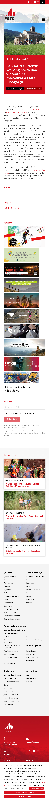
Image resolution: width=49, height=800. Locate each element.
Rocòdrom (8, 606)
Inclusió (29, 586)
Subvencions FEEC (11, 603)
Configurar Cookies (36, 788)
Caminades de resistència (9, 641)
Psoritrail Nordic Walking (16, 112)
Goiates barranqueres (12, 701)
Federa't (29, 580)
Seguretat (30, 583)
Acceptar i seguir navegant (25, 792)
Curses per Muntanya (34, 640)
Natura (29, 593)
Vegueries (7, 590)
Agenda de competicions (14, 630)
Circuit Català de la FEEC (30, 109)
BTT (28, 636)
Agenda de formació (35, 576)
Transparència (9, 583)
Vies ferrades (9, 704)
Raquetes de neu (10, 663)
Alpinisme (7, 636)
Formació (30, 599)
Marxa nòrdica (33, 89)
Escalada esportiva (33, 645)
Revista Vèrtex (31, 678)
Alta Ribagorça (15, 89)
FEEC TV (29, 675)
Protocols (7, 593)
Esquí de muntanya (11, 651)
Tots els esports (11, 633)
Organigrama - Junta (11, 596)
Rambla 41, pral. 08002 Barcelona (10, 743)
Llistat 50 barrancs (11, 698)
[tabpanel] (24, 191)
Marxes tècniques (10, 657)
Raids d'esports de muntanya (33, 658)
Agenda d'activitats (12, 675)
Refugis (29, 596)
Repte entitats (9, 688)
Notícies (10, 59)
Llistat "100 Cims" (10, 678)
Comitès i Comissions (12, 619)
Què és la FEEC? (10, 576)
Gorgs (6, 685)
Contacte (29, 760)
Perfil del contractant (12, 612)
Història (7, 580)
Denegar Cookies (24, 796)
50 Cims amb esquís (11, 682)
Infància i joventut (33, 590)
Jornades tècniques (11, 695)
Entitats (6, 599)
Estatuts (7, 586)
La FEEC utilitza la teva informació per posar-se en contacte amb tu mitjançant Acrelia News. (21, 426)
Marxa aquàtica (9, 654)
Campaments (9, 691)
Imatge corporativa (11, 609)
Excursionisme (31, 651)
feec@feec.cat (32, 742)
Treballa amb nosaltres (12, 616)
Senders (29, 603)
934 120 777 (8, 754)
